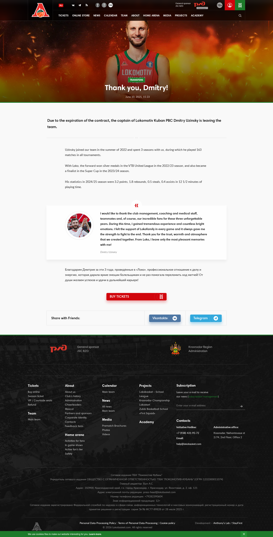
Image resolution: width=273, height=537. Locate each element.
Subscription (186, 386)
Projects (181, 16)
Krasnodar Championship (154, 400)
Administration (73, 400)
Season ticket (36, 396)
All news (107, 407)
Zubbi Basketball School (153, 409)
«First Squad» (147, 413)
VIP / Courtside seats (40, 400)
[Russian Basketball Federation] (110, 5)
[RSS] (86, 6)
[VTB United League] (97, 5)
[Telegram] (80, 6)
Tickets (63, 16)
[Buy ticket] (240, 5)
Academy (197, 16)
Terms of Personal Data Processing (138, 523)
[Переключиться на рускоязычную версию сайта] (61, 5)
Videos (106, 434)
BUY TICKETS (119, 297)
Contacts (70, 422)
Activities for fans (75, 441)
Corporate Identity (76, 418)
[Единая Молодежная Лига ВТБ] (104, 5)
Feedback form (74, 426)
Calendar (110, 16)
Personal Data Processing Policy (98, 523)
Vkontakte (160, 318)
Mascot (69, 409)
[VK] (73, 6)
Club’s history (73, 396)
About (135, 16)
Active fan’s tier (74, 449)
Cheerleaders (73, 405)
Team (124, 16)
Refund (32, 405)
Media (167, 16)
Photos (106, 430)
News (96, 16)
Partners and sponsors (78, 413)
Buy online (34, 392)
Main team (34, 419)
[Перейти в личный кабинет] (230, 5)
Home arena (151, 16)
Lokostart (144, 405)
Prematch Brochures (114, 426)
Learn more (95, 534)
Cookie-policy (167, 523)
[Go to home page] (41, 10)
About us (70, 392)
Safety (68, 454)
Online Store (81, 16)
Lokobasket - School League (151, 394)
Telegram (201, 318)
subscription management (203, 396)
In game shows (74, 445)
